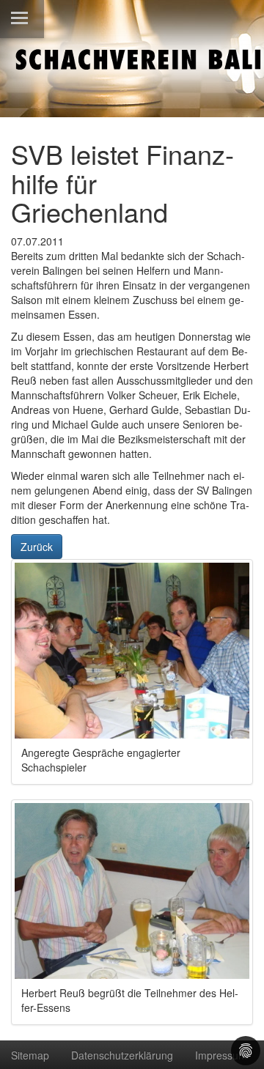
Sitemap (30, 1055)
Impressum (221, 1055)
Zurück (37, 546)
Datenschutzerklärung (122, 1055)
